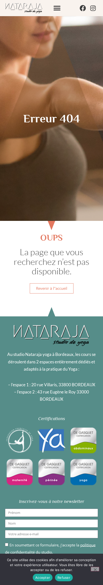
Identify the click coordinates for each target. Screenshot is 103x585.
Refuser (64, 578)
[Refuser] (95, 569)
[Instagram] (93, 8)
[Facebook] (83, 8)
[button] (57, 8)
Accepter (42, 578)
